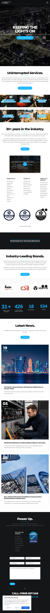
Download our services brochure (25, 241)
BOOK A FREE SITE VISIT (25, 37)
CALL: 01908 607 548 (25, 593)
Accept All (25, 607)
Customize (8, 607)
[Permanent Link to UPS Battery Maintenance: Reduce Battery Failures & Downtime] (25, 419)
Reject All (17, 607)
